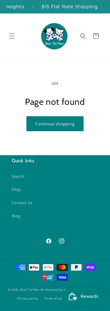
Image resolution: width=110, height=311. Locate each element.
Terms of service (56, 298)
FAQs (16, 189)
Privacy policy (28, 298)
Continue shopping (55, 124)
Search (18, 176)
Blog (16, 215)
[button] (11, 36)
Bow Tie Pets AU (32, 289)
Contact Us (22, 202)
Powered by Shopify (60, 289)
